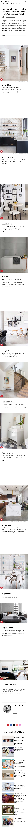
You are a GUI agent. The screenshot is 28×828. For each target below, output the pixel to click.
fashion (2, 3)
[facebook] (11, 725)
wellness (18, 3)
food (12, 3)
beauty (7, 3)
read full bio (15, 713)
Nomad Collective (12, 356)
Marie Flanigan (6, 407)
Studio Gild (12, 282)
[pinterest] (1, 79)
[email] (20, 725)
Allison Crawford (8, 529)
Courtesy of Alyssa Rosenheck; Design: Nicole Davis (20, 81)
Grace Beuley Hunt (10, 17)
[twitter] (14, 725)
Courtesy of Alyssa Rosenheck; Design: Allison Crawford (19, 521)
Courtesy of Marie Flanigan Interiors (22, 449)
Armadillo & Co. (9, 690)
